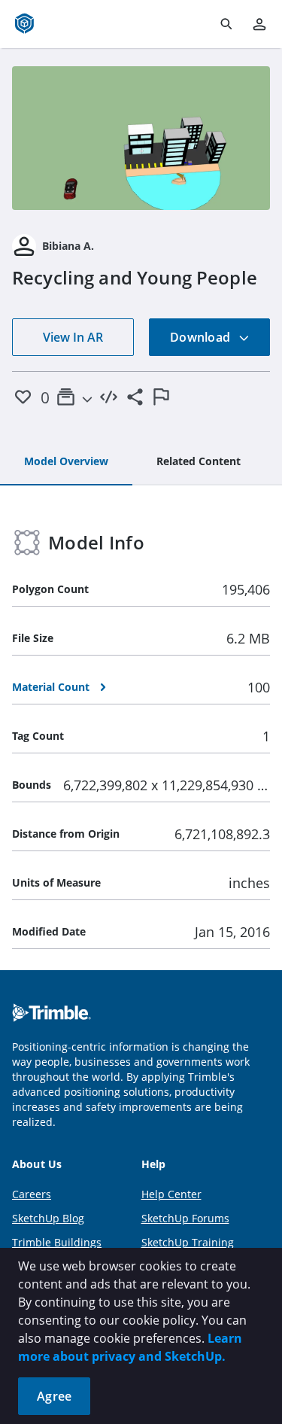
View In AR (73, 337)
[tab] (66, 462)
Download (201, 337)
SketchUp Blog (48, 1218)
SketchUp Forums (185, 1218)
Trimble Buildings (57, 1242)
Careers (31, 1194)
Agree (54, 1396)
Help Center (171, 1194)
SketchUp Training (187, 1242)
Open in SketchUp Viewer (141, 137)
